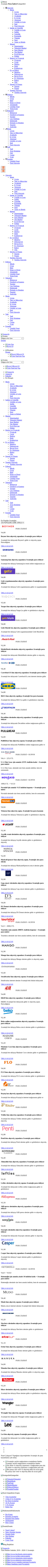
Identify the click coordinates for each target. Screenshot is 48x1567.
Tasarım (12, 125)
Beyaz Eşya (18, 76)
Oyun (12, 99)
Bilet (11, 101)
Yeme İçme (14, 109)
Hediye (16, 64)
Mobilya (17, 72)
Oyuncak (17, 60)
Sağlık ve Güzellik (16, 28)
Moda (12, 10)
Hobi (16, 66)
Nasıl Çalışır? (10, 1530)
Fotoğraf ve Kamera (17, 115)
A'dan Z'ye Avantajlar (13, 1499)
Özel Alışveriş (19, 26)
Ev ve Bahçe (14, 70)
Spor (16, 40)
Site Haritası (9, 1536)
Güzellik (17, 34)
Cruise (12, 155)
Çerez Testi (9, 1540)
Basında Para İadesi (12, 1518)
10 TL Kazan (10, 1503)
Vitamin (17, 38)
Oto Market (18, 52)
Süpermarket (18, 46)
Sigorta (16, 86)
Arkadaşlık (14, 105)
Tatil (8, 147)
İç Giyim (17, 18)
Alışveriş (10, 8)
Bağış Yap (9, 1507)
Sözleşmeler (9, 1520)
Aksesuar (17, 20)
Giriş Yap (21, 356)
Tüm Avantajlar (10, 1497)
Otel (11, 153)
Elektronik (13, 121)
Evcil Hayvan (19, 54)
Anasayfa (8, 374)
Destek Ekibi (10, 1534)
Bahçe (16, 80)
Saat (15, 24)
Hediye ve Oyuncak (17, 58)
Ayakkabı (17, 16)
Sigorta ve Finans (16, 84)
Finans (16, 88)
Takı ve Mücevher (20, 14)
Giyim (16, 12)
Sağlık (16, 32)
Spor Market (18, 50)
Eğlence (10, 95)
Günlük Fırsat (15, 107)
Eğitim (16, 56)
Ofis (15, 82)
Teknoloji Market (20, 48)
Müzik (12, 97)
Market (12, 44)
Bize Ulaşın (9, 1522)
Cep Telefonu (14, 119)
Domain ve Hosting (17, 123)
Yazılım (12, 117)
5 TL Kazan (9, 1505)
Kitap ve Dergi (15, 103)
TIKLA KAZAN (7, 546)
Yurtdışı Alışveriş (16, 90)
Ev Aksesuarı (19, 78)
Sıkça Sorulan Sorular (13, 1532)
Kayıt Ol (21, 354)
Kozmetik (17, 36)
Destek (3, 340)
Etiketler (8, 376)
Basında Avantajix (11, 1516)
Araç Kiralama (15, 151)
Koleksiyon (18, 68)
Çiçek (16, 62)
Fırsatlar (10, 159)
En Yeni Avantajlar (12, 1501)
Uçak (12, 157)
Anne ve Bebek (19, 42)
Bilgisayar (13, 113)
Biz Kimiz (9, 1514)
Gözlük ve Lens (20, 22)
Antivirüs (13, 127)
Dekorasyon (18, 74)
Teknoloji (10, 111)
